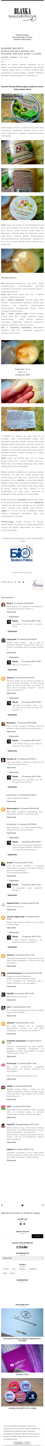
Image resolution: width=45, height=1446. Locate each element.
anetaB (10, 863)
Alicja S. (10, 603)
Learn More (18, 1443)
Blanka (15, 621)
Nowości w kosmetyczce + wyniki (22, 1408)
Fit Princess (11, 1063)
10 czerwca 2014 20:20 (22, 1086)
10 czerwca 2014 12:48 (32, 973)
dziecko (6, 1269)
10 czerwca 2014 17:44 (26, 1063)
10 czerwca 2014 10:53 (31, 936)
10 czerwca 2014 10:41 (31, 740)
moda (5, 1273)
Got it (27, 1443)
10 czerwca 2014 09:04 (26, 639)
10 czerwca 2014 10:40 (31, 621)
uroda (26, 57)
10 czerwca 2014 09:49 (26, 824)
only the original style (16, 917)
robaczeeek (11, 639)
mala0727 (11, 1124)
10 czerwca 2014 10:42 (31, 702)
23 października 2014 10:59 (27, 1124)
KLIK (28, 375)
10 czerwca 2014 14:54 (21, 1007)
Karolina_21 (12, 759)
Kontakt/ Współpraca (23, 39)
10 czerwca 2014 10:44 (31, 776)
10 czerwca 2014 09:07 (24, 678)
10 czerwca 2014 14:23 (24, 993)
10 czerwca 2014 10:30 (29, 903)
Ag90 (9, 1106)
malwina (10, 1149)
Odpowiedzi (14, 617)
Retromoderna (13, 808)
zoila (9, 1007)
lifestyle (22, 1269)
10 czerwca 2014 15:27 (24, 1023)
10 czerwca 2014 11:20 (24, 955)
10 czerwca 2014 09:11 (27, 759)
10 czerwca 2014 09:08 (26, 723)
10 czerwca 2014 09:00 (23, 603)
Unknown (10, 678)
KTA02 (14, 1269)
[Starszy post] (43, 1205)
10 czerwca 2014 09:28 (29, 808)
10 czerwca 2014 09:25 (26, 795)
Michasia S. (11, 723)
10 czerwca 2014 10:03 (23, 863)
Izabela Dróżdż (13, 903)
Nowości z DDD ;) (22, 1374)
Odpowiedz (11, 612)
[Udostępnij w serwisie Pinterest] (23, 582)
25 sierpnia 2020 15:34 (23, 1149)
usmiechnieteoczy (14, 973)
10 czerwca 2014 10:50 (31, 842)
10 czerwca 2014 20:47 (21, 1106)
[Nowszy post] (2, 1205)
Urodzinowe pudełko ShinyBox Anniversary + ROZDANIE (22, 1340)
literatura (33, 1269)
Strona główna (22, 35)
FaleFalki (10, 993)
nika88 (9, 1086)
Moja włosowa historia (22, 37)
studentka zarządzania (16, 1041)
